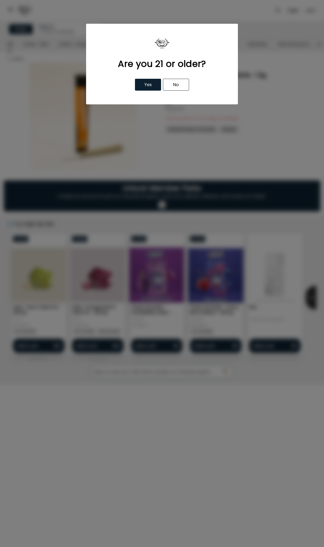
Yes (148, 85)
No (176, 85)
